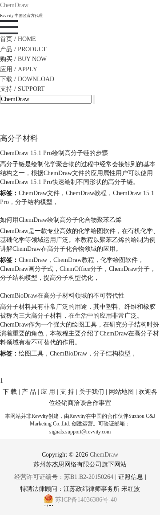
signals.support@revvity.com (80, 432)
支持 (22, 89)
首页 (18, 39)
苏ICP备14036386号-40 (86, 499)
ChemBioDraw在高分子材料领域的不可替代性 (62, 295)
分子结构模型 (33, 202)
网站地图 (121, 391)
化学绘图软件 (119, 260)
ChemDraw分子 (129, 269)
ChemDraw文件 (39, 193)
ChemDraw (33, 260)
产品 (23, 49)
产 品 (29, 391)
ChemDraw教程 (86, 193)
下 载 (10, 391)
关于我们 (91, 391)
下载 (27, 79)
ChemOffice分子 (81, 269)
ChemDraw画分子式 (26, 269)
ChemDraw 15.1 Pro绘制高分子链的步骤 (54, 153)
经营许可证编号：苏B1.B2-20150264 (63, 477)
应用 (18, 69)
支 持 (67, 391)
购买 (23, 59)
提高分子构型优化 (68, 277)
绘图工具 (31, 353)
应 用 (48, 391)
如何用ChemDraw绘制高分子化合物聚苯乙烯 (61, 220)
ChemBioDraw (68, 353)
